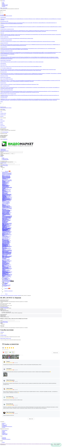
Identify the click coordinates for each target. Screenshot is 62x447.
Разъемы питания (20, 84)
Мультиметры (17, 91)
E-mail (1, 163)
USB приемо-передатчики (27, 95)
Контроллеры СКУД (38, 30)
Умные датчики (14, 34)
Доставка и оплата (5, 4)
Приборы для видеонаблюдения (11, 92)
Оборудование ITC (27, 69)
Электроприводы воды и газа (21, 34)
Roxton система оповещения (23, 52)
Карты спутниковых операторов (29, 41)
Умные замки (43, 34)
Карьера (3, 442)
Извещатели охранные (21, 48)
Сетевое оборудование (3, 55)
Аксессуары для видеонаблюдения (9, 23)
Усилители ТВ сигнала (22, 45)
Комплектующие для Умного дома (14, 35)
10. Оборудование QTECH (6, 69)
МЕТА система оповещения (46, 52)
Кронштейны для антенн (17, 87)
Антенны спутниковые (5, 41)
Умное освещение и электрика (54, 34)
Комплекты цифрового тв (41, 18)
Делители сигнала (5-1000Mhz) (29, 44)
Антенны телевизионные (6, 44)
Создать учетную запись (4, 165)
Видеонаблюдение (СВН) (4, 21)
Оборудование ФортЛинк (25, 70)
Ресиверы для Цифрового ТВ (7, 45)
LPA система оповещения (15, 52)
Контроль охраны (44, 30)
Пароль (1, 164)
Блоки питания (3, 74)
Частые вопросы (4, 430)
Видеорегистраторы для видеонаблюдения (16, 22)
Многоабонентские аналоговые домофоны (46, 26)
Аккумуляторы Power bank (22, 73)
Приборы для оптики (25, 92)
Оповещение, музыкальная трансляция (6, 50)
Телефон (1, 152)
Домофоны (3, 26)
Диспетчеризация (3, 63)
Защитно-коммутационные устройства (12, 74)
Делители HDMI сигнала (41, 95)
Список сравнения (5, 158)
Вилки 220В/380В (17, 99)
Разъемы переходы (3, 82)
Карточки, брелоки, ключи (26, 30)
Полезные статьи (4, 5)
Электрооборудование (3, 97)
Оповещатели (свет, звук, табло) (45, 48)
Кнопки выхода (32, 30)
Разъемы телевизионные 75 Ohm (33, 84)
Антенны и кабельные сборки (28, 38)
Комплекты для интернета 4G (24, 18)
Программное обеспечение (13, 31)
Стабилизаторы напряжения (37, 74)
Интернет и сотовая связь (4, 36)
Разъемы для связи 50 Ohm (14, 84)
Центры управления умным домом (7, 34)
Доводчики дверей (17, 30)
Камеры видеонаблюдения (6, 22)
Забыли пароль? (5, 164)
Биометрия (12, 30)
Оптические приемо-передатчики (50, 95)
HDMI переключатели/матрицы (6, 95)
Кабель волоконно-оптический (34, 80)
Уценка (1, 101)
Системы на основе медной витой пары (14, 66)
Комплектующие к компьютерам (5, 77)
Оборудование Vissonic (47, 69)
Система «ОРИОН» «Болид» (18, 49)
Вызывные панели (8, 26)
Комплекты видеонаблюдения (6, 18)
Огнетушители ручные (26, 61)
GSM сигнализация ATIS (5, 48)
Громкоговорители (39, 52)
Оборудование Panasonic (34, 69)
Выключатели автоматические (24, 99)
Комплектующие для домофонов (16, 26)
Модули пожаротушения (19, 61)
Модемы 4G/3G (6, 38)
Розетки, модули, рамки (4, 66)
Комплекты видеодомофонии (15, 18)
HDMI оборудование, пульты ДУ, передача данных (8, 93)
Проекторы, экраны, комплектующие (35, 70)
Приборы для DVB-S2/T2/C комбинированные (37, 91)
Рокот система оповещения (46, 53)
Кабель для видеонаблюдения (43, 80)
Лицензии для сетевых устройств (15, 295)
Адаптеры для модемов (12, 38)
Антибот (1, 154)
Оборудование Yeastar (6, 70)
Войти (1, 162)
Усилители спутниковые (51, 41)
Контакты (3, 6)
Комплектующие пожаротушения (10, 61)
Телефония (34, 66)
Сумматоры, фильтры (15, 45)
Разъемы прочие (25, 84)
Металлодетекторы (50, 30)
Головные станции (12, 44)
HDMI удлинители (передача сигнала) (17, 95)
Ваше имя (1, 151)
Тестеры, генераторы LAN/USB (34, 92)
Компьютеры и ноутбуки (4, 75)
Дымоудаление (2, 61)
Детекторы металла (5, 91)
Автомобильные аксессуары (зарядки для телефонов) (10, 73)
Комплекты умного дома (33, 18)
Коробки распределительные (41, 99)
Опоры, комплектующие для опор (8, 88)
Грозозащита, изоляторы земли (20, 44)
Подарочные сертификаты (6, 439)
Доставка (3, 431)
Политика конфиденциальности (7, 426)
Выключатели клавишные (33, 99)
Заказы (3, 157)
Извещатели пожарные (28, 48)
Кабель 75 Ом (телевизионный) (17, 80)
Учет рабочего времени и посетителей (40, 31)
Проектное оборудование (18, 23)
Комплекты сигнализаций (49, 18)
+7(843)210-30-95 (5, 139)
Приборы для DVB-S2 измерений (24, 91)
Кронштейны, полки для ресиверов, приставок (48, 87)
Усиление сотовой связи (20, 38)
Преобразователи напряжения (22, 74)
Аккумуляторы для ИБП (30, 73)
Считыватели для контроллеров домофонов (23, 31)
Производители (4, 424)
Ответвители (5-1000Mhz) (52, 44)
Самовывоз (4, 432)
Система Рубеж (25, 49)
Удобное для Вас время (3, 153)
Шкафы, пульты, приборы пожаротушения (36, 61)
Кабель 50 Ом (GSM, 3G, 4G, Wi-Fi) (7, 80)
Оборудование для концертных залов (10, 53)
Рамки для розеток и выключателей (51, 99)
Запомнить (3, 167)
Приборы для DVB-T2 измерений (49, 91)
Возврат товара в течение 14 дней (5, 338)
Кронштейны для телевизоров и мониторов (34, 87)
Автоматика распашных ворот (6, 30)
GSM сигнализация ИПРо (13, 48)
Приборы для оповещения (34, 53)
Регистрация (4, 162)
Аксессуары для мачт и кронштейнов (7, 87)
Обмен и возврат (4, 434)
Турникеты (32, 31)
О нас (3, 2)
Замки (21, 30)
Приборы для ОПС (19, 92)
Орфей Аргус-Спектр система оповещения (23, 53)
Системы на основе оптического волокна (26, 66)
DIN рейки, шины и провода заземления (8, 99)
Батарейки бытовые (37, 73)
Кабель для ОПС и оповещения (12, 81)
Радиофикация (40, 53)
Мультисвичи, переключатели (42, 41)
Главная (1, 295)
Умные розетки (47, 34)
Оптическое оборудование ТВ (43, 44)
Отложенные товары (5, 159)
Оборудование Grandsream (20, 69)
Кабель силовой (19, 81)
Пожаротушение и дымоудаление (5, 60)
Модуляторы (36, 44)
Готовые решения (3, 17)
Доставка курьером (3, 335)
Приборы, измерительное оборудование (6, 89)
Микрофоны (53, 52)
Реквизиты (4, 423)
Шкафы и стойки (39, 66)
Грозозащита (2, 38)
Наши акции (4, 438)
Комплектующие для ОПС (36, 48)
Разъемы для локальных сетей (5, 84)
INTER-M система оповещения (6, 52)
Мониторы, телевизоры (46, 22)
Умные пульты (38, 34)
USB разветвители (34, 95)
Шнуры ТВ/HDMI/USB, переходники (28, 81)
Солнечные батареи (30, 74)
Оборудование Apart (13, 69)
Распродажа (4, 437)
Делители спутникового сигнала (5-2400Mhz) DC (16, 41)
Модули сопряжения (37, 26)
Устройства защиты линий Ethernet (7, 58)
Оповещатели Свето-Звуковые (31, 34)
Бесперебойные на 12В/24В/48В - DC (46, 73)
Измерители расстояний (11, 91)
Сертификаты (4, 425)
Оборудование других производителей (15, 70)
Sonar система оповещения (32, 52)
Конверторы (36, 41)
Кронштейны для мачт (24, 87)
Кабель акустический (25, 80)
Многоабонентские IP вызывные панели (27, 26)
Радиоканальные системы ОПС (9, 49)
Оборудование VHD (41, 69)
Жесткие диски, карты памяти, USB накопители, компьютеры (32, 22)
